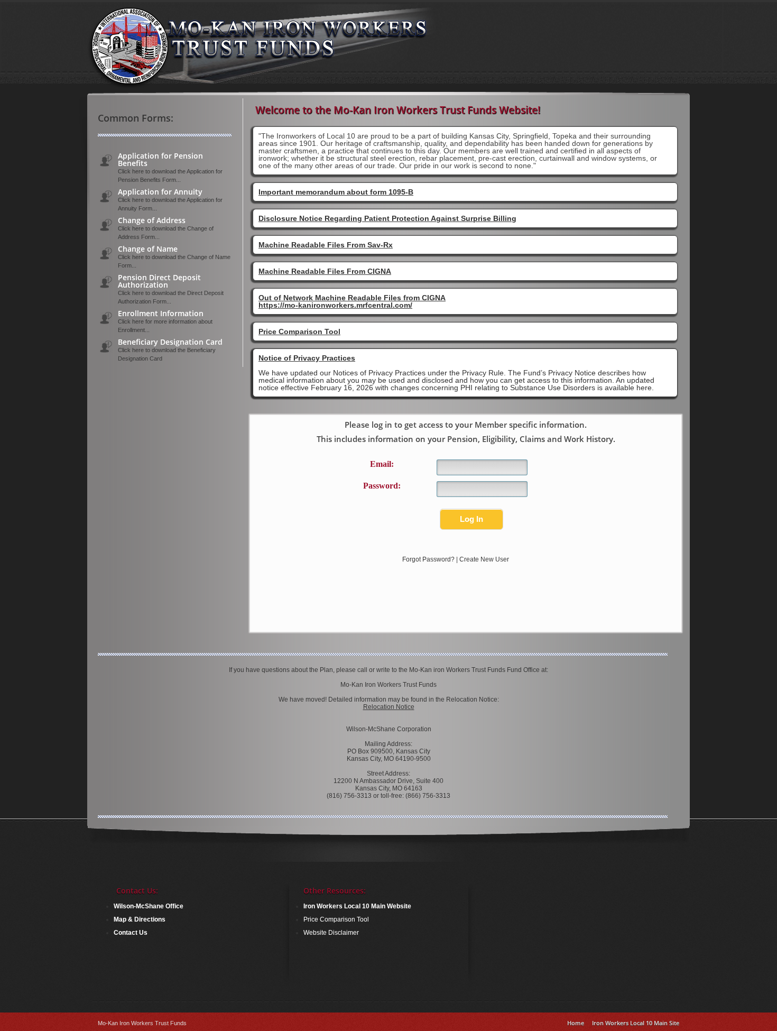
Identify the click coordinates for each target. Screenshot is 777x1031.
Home (575, 1023)
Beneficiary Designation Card (170, 342)
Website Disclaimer (331, 932)
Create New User (484, 559)
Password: (382, 485)
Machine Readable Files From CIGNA (324, 271)
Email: (382, 463)
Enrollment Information (161, 313)
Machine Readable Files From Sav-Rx (325, 245)
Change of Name (148, 249)
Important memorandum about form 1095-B (335, 192)
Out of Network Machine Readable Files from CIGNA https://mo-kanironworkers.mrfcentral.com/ (352, 301)
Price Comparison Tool (299, 331)
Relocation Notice (388, 707)
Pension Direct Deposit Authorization (159, 281)
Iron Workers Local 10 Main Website (357, 906)
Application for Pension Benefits (160, 159)
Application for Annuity (160, 192)
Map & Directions (139, 919)
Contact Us (130, 932)
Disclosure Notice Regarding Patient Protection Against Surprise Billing (387, 218)
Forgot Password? (428, 559)
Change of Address (152, 220)
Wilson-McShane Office (148, 906)
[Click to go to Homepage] (278, 86)
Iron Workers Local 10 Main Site (635, 1023)
